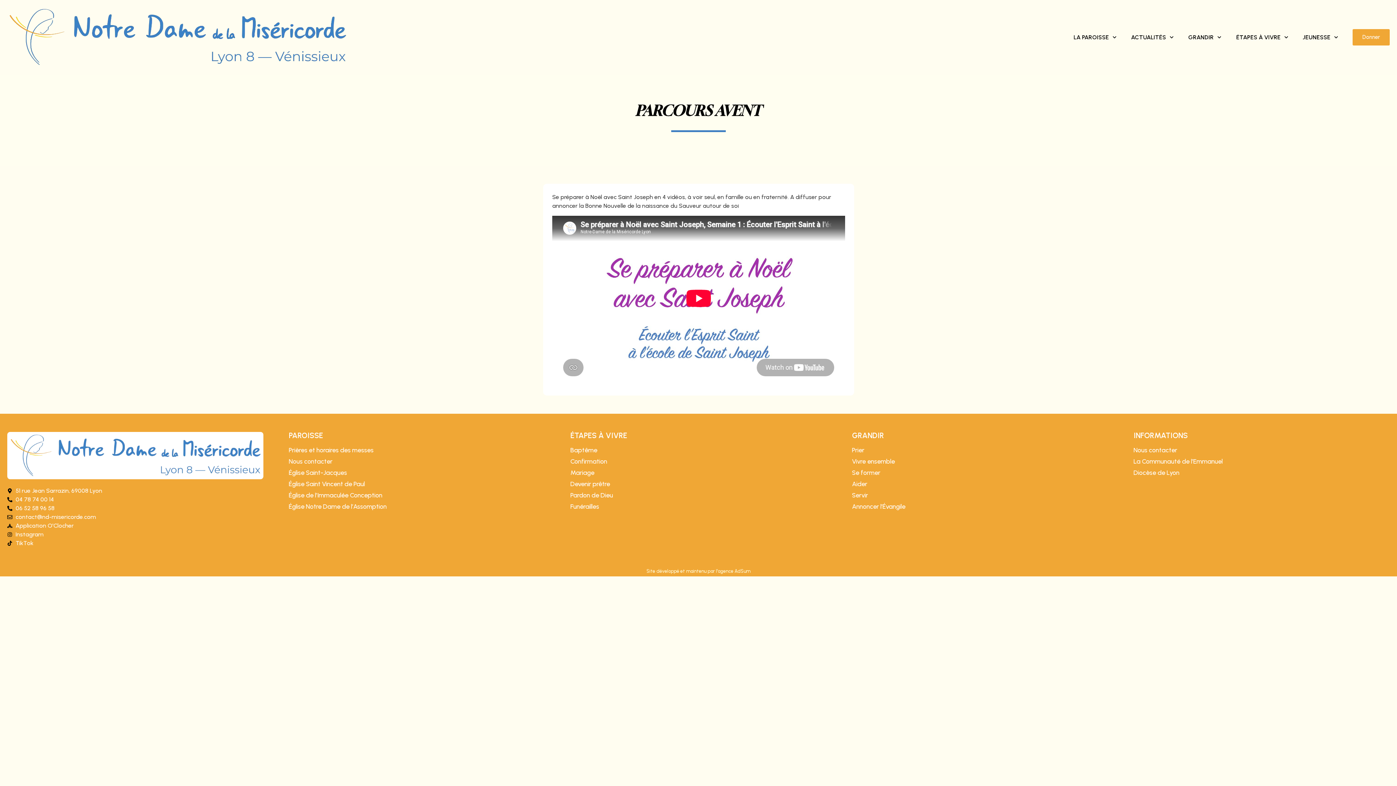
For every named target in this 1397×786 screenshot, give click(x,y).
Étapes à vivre (1258, 37)
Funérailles (584, 506)
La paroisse (1091, 37)
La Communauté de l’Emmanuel (1178, 461)
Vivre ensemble (873, 461)
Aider (859, 484)
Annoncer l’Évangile (879, 506)
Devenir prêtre (590, 484)
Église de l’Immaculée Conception (335, 495)
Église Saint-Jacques (318, 472)
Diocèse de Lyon (1156, 472)
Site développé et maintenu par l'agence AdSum (698, 571)
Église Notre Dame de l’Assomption (338, 506)
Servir (860, 495)
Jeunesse (1316, 37)
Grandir (1201, 37)
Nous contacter (311, 461)
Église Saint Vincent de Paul (327, 484)
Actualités (1148, 37)
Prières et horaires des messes (331, 450)
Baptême (583, 450)
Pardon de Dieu (591, 495)
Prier (858, 450)
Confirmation (588, 461)
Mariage (582, 472)
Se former (866, 472)
